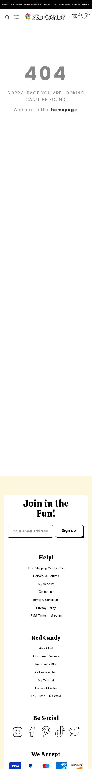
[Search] (7, 17)
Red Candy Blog (46, 664)
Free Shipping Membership (46, 568)
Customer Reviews (46, 656)
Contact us (46, 592)
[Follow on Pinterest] (46, 731)
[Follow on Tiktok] (60, 731)
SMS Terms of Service (46, 615)
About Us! (46, 648)
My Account (46, 584)
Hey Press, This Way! (46, 696)
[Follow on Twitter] (74, 731)
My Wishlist (46, 680)
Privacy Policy (46, 608)
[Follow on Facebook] (31, 731)
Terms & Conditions (46, 600)
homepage (64, 109)
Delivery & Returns (46, 576)
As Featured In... (46, 672)
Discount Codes (46, 688)
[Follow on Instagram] (17, 731)
